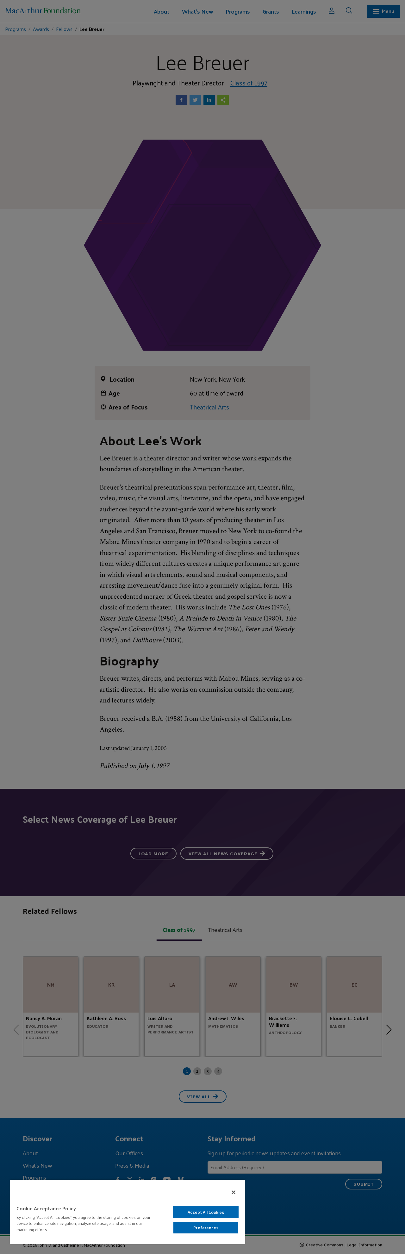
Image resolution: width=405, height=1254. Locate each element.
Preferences (205, 1227)
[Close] (233, 1192)
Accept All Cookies (206, 1212)
